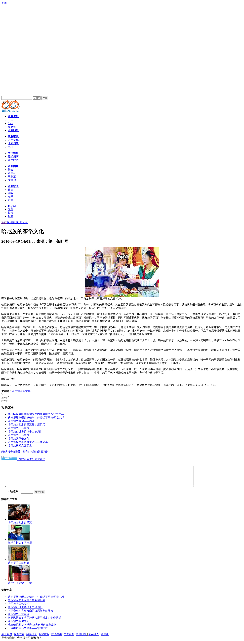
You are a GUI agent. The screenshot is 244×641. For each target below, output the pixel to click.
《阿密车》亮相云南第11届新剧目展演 (30, 610)
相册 (10, 196)
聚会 (10, 169)
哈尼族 (16, 391)
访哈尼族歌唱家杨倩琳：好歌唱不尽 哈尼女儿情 (36, 417)
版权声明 (44, 634)
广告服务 (69, 634)
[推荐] (17, 451)
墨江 (10, 146)
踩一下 (4, 400)
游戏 (10, 193)
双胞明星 (13, 130)
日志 (10, 189)
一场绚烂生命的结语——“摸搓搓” (27, 628)
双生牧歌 (13, 160)
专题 (10, 209)
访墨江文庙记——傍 (20, 582)
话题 (10, 200)
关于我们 (6, 634)
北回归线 (13, 143)
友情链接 (56, 634)
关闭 (4, 2)
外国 (10, 123)
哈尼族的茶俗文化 (18, 438)
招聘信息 (31, 634)
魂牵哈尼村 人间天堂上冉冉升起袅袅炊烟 (32, 624)
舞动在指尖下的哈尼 (20, 542)
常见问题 (81, 634)
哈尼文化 (13, 140)
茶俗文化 (25, 391)
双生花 (12, 173)
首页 (4, 222)
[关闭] (33, 451)
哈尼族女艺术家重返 (20, 522)
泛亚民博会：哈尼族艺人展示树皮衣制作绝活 (34, 617)
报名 (10, 216)
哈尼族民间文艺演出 (20, 445)
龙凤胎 (12, 180)
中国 (10, 119)
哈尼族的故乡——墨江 (21, 421)
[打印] (25, 451)
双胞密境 (12, 222)
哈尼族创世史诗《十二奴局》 (25, 431)
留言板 (105, 634)
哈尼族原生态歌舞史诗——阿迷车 (28, 442)
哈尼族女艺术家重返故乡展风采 (26, 424)
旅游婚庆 (13, 156)
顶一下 (4, 397)
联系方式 (19, 634)
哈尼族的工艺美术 (18, 428)
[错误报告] (7, 451)
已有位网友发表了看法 (31, 459)
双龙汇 (12, 176)
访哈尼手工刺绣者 (18, 562)
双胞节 (12, 126)
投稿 (10, 212)
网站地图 (93, 634)
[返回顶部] (43, 451)
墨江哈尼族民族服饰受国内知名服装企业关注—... (37, 414)
